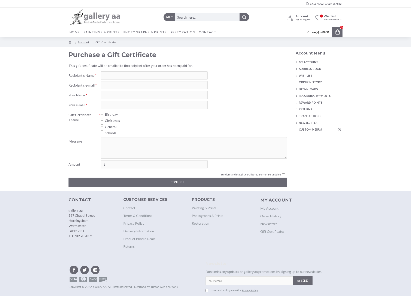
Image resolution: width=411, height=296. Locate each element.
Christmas (112, 120)
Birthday (111, 114)
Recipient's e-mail (81, 85)
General (110, 127)
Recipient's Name (81, 75)
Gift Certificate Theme (79, 117)
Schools (110, 133)
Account (83, 42)
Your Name (76, 95)
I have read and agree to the (234, 290)
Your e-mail (76, 105)
